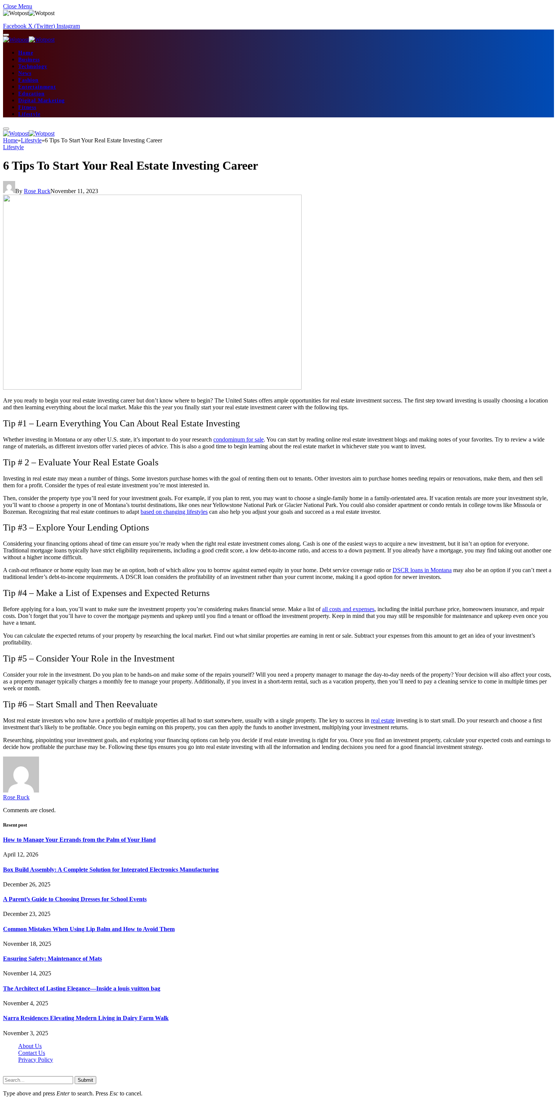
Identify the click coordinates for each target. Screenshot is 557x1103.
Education (31, 94)
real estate (382, 720)
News (24, 73)
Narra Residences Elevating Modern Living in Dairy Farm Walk (86, 1018)
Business (29, 59)
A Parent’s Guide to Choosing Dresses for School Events (75, 899)
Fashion (28, 80)
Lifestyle (29, 114)
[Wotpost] (29, 39)
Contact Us (31, 1053)
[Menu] (6, 35)
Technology (32, 66)
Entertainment (37, 87)
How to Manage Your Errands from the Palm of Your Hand (79, 839)
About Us (30, 1046)
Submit (85, 1080)
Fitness (27, 107)
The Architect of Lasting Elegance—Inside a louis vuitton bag (81, 988)
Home (25, 53)
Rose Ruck (37, 191)
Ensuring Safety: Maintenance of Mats (52, 958)
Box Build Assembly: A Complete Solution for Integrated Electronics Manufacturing (111, 869)
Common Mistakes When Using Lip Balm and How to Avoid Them (89, 929)
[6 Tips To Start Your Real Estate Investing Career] (152, 387)
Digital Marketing (41, 100)
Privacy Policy (35, 1059)
